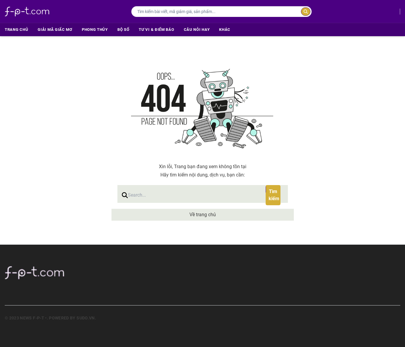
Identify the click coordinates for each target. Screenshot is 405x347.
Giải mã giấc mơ (55, 29)
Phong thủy (95, 29)
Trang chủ (16, 29)
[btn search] (305, 11)
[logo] (27, 11)
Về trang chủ (202, 214)
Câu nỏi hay (197, 29)
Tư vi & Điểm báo (156, 29)
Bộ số (123, 29)
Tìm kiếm (274, 195)
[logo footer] (84, 272)
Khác (224, 29)
